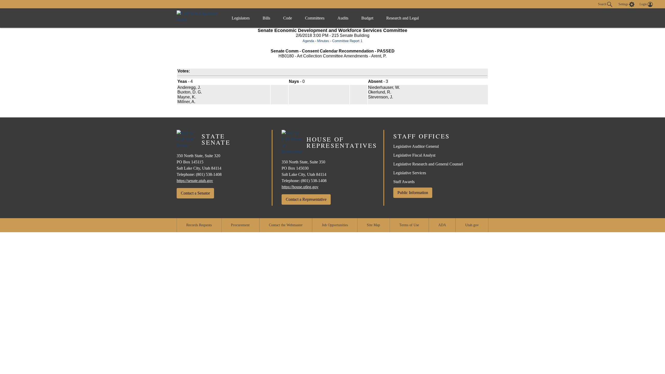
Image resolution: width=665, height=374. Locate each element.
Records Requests (199, 225)
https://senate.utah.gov (195, 180)
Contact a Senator (195, 193)
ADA (442, 225)
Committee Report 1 (347, 41)
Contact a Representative (306, 199)
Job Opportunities (335, 225)
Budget (367, 18)
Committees (314, 18)
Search (602, 4)
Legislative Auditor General (416, 146)
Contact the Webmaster (286, 225)
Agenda (308, 41)
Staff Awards (404, 181)
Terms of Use (409, 225)
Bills (266, 18)
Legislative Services (409, 173)
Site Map (373, 225)
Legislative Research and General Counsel (428, 164)
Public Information (412, 192)
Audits (342, 18)
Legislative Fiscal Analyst (414, 155)
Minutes (323, 41)
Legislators (241, 18)
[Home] (199, 18)
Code (287, 18)
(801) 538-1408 (209, 174)
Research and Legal (402, 18)
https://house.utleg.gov (300, 187)
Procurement (240, 225)
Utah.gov (472, 225)
